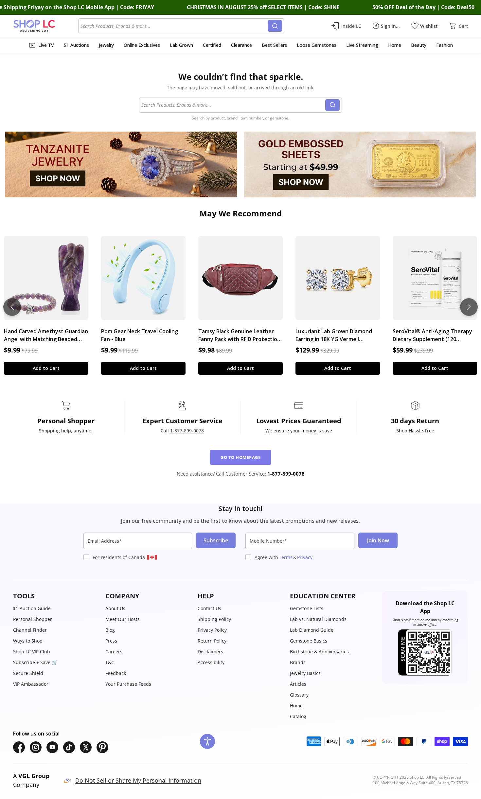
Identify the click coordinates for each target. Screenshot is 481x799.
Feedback (115, 673)
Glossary (299, 695)
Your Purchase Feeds (128, 684)
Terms (286, 557)
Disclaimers (210, 651)
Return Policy (212, 641)
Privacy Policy (212, 630)
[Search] (275, 26)
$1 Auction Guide (32, 608)
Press (111, 641)
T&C (109, 662)
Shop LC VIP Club (31, 651)
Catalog (298, 716)
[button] (56, 596)
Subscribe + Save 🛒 (35, 662)
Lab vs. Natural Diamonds (318, 619)
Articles (298, 684)
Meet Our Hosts (122, 619)
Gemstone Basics (308, 641)
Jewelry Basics (305, 673)
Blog (110, 630)
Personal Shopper (32, 619)
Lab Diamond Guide (311, 630)
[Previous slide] (12, 307)
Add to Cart (46, 368)
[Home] (45, 25)
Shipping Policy (214, 619)
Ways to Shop (28, 641)
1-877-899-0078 (187, 430)
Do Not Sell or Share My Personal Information (138, 780)
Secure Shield (28, 673)
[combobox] (174, 26)
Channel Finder (30, 630)
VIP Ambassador (30, 684)
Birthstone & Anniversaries (319, 651)
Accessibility (211, 662)
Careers (113, 651)
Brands (298, 662)
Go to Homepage (240, 457)
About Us (115, 608)
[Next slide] (469, 307)
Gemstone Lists (306, 608)
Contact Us (209, 608)
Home (296, 705)
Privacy (304, 557)
